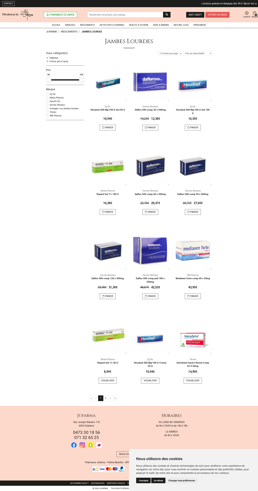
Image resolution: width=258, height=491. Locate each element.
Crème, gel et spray (58, 61)
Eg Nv (53, 94)
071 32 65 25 (86, 437)
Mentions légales (116, 483)
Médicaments (87, 25)
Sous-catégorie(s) (57, 53)
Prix (48, 70)
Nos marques (97, 483)
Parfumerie (200, 25)
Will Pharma (55, 115)
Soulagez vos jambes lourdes (64, 108)
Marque (50, 89)
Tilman (53, 112)
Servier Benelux (57, 105)
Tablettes (53, 58)
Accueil (56, 25)
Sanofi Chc (55, 101)
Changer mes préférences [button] (181, 480)
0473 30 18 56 (86, 432)
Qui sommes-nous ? (79, 483)
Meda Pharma (57, 97)
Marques (70, 25)
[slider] (48, 80)
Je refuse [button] (158, 480)
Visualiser (107, 380)
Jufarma (86, 415)
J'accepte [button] (143, 480)
